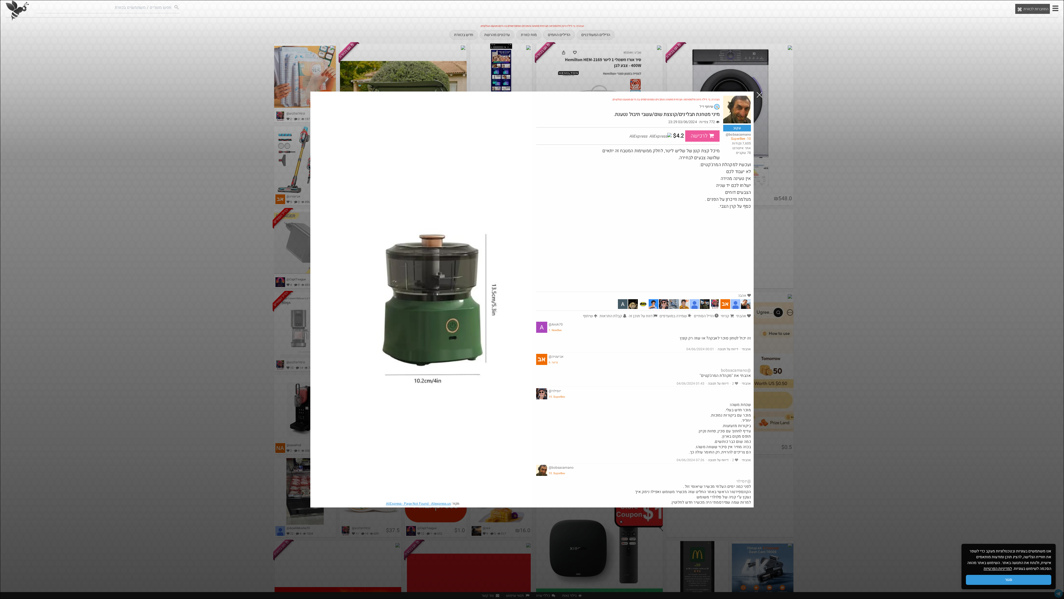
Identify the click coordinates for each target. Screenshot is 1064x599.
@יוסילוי (743, 481)
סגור (1008, 580)
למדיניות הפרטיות (998, 569)
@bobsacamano (736, 370)
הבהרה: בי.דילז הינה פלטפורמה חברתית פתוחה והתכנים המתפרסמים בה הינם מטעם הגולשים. (666, 99)
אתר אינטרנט (741, 148)
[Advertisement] (643, 250)
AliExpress (418, 503)
